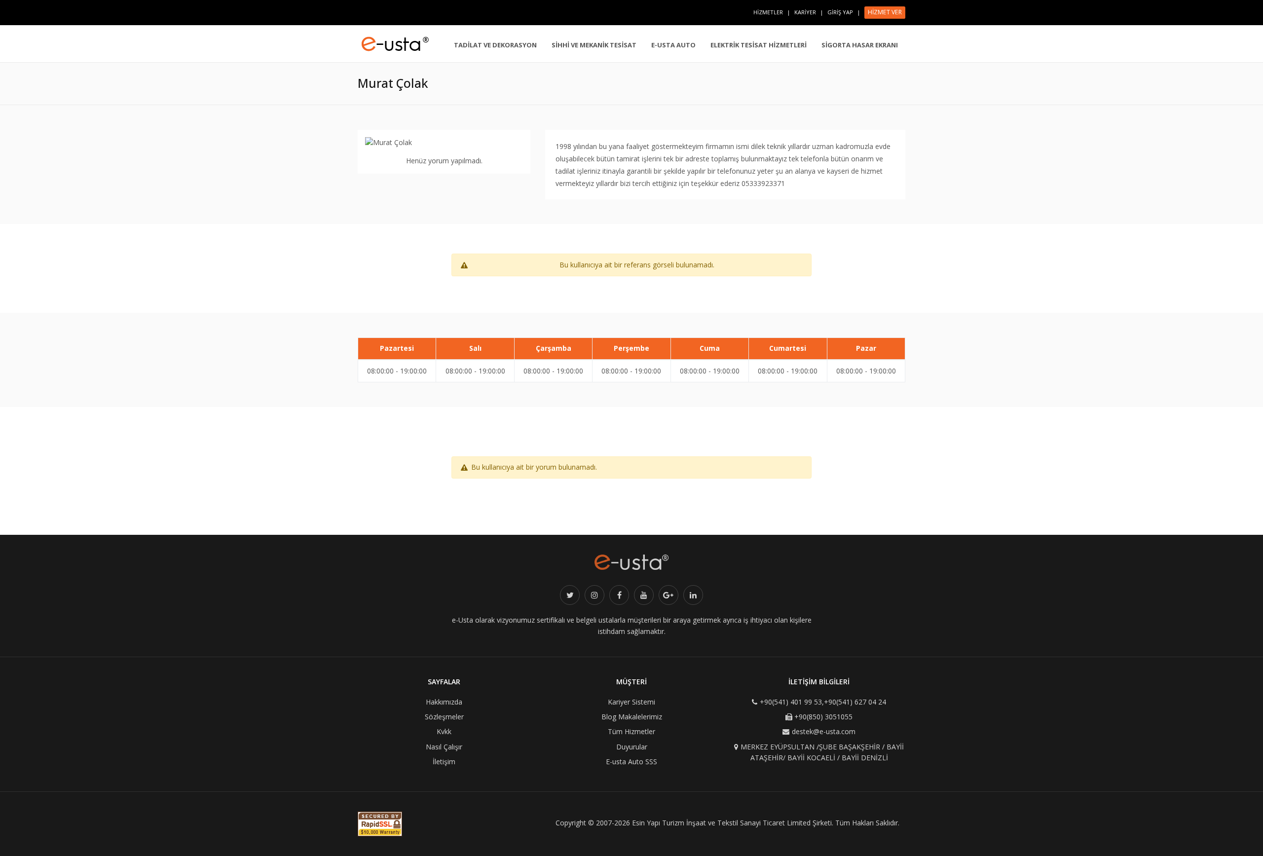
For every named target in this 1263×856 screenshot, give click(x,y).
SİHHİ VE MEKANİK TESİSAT (594, 44)
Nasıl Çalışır (444, 746)
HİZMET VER (885, 12)
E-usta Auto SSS (631, 761)
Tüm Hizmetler (631, 731)
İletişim (444, 761)
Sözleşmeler (444, 716)
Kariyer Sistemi (631, 702)
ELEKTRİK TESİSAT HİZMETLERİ (758, 44)
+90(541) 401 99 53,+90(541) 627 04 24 (823, 702)
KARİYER (805, 12)
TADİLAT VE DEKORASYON (495, 44)
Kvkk (444, 731)
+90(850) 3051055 (823, 716)
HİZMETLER (768, 12)
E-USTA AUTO (673, 44)
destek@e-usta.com (823, 731)
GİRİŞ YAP (840, 12)
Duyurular (631, 746)
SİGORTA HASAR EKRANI (859, 44)
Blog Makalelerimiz (631, 716)
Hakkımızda (444, 702)
